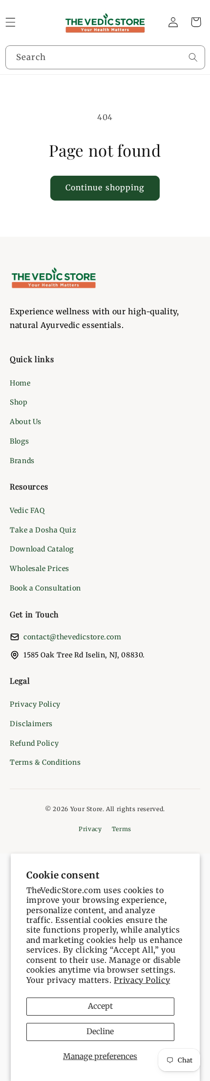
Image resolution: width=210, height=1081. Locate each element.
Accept (100, 1006)
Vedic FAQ (27, 510)
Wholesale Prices (39, 568)
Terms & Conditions (45, 762)
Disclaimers (31, 723)
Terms (121, 829)
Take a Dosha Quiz (43, 530)
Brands (22, 460)
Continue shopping (105, 187)
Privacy (90, 829)
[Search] (193, 57)
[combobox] (105, 57)
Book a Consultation (45, 588)
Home (20, 383)
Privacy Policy (142, 980)
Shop (19, 402)
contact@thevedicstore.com (72, 636)
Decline (100, 1031)
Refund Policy (34, 743)
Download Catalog (42, 549)
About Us (26, 421)
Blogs (19, 441)
